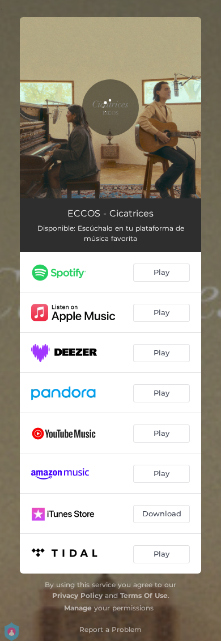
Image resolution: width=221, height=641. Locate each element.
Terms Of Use (144, 595)
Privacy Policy (77, 595)
